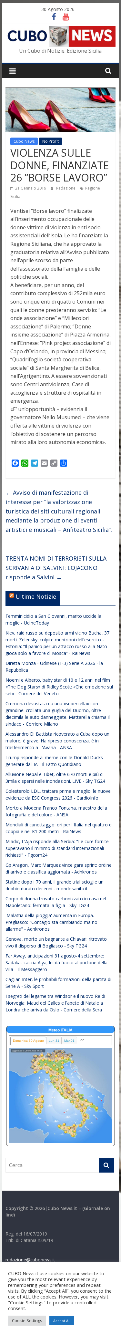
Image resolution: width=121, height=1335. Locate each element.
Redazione (66, 188)
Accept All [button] (61, 1320)
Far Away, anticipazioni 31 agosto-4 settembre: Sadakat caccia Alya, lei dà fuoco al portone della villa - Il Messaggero (56, 962)
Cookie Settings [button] (27, 1320)
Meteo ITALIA (60, 1030)
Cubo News (24, 141)
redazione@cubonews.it (30, 1260)
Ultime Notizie (35, 596)
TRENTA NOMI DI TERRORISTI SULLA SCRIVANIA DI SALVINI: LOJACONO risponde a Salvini (55, 567)
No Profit (50, 141)
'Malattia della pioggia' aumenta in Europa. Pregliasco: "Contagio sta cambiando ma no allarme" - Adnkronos (51, 922)
